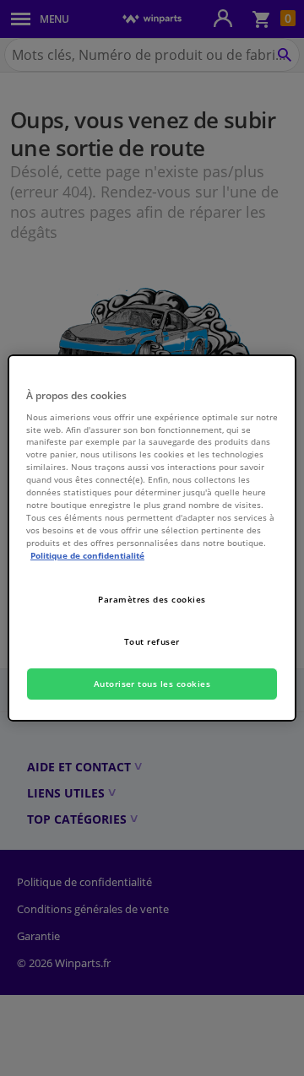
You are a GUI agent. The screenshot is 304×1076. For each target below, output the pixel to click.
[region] (152, 538)
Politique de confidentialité (87, 555)
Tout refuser (152, 641)
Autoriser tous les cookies (152, 683)
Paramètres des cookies (152, 599)
